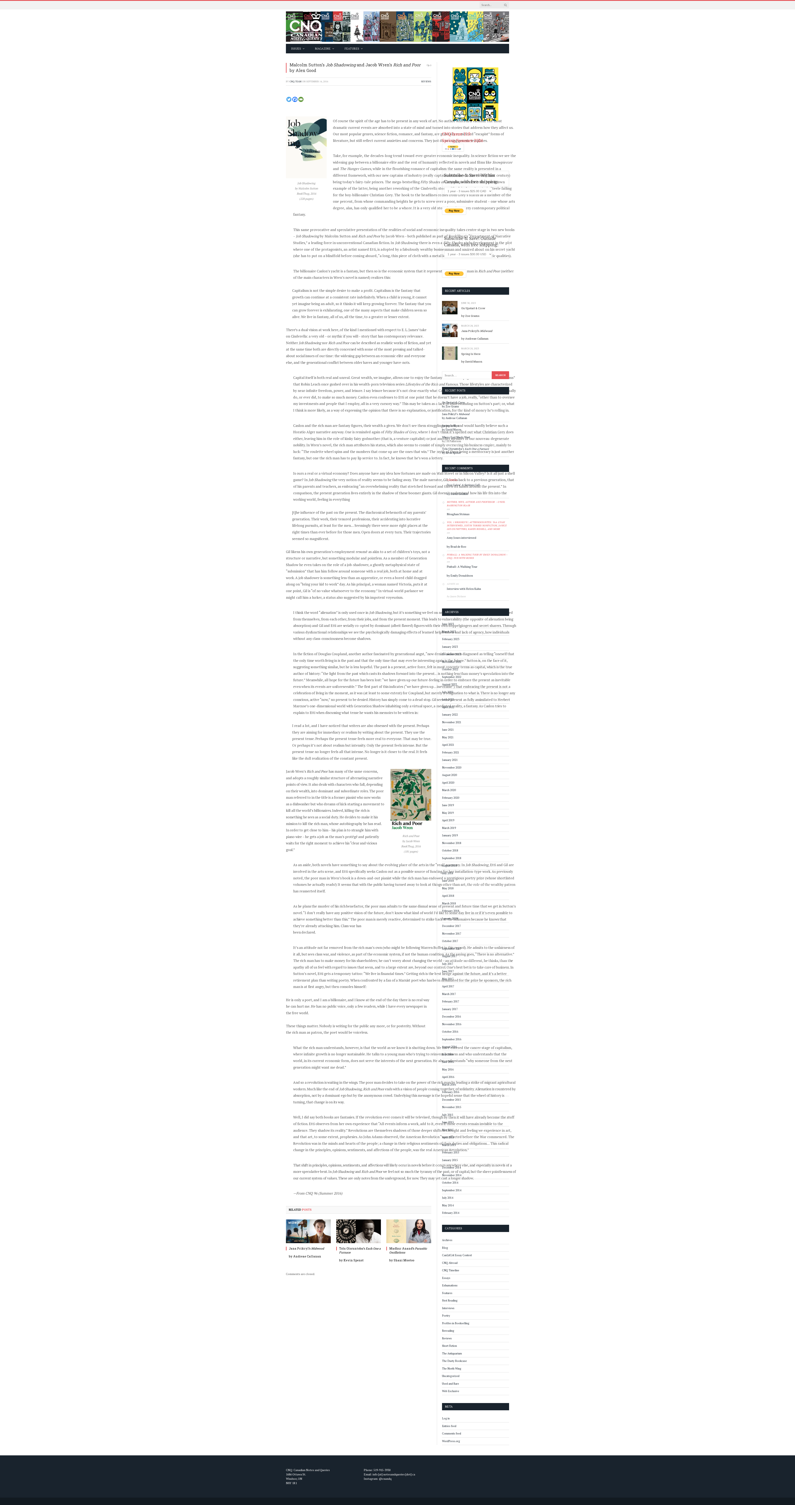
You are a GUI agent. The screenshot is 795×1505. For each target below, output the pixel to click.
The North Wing (451, 1368)
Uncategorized (450, 1376)
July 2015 (447, 1115)
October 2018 (450, 850)
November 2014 (451, 1175)
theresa (452, 480)
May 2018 (448, 888)
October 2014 (450, 1182)
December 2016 (451, 1016)
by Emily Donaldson (460, 575)
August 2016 (449, 1047)
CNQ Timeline (450, 1270)
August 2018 (449, 865)
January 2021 (450, 760)
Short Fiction (449, 1346)
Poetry (446, 1315)
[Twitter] (289, 99)
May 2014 (448, 1205)
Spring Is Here (471, 354)
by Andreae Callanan (305, 1256)
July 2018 (447, 873)
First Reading (450, 1300)
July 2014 (447, 1198)
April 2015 (448, 1137)
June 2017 (448, 971)
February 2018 (450, 911)
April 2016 (448, 1077)
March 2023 (449, 631)
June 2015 (448, 1122)
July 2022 (447, 692)
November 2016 (451, 1024)
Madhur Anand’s (408, 1250)
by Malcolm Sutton (323, 236)
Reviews (426, 81)
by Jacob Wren (381, 236)
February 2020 (450, 798)
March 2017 (449, 994)
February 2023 (450, 639)
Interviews (448, 1308)
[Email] (301, 99)
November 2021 (451, 722)
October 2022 (450, 669)
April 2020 (448, 782)
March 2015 (449, 1145)
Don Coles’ (463, 485)
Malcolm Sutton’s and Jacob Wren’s (355, 64)
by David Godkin (457, 494)
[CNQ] (397, 26)
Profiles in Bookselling (455, 1323)
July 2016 (447, 1054)
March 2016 (449, 1084)
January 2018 (450, 918)
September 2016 (451, 1039)
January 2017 (450, 1009)
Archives (447, 1240)
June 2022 (448, 699)
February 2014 (450, 1213)
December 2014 (451, 1167)
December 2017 (451, 926)
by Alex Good (303, 70)
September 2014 (451, 1190)
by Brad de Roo (456, 546)
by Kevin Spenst (351, 1260)
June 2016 (448, 1062)
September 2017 (451, 949)
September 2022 (451, 677)
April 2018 (448, 896)
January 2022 (450, 714)
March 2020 (449, 790)
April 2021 (448, 745)
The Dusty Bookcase (454, 1361)
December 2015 (451, 1100)
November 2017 (451, 933)
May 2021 (448, 737)
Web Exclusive (450, 1391)
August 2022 (449, 684)
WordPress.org (451, 1441)
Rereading (448, 1331)
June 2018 (448, 880)
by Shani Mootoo (401, 1260)
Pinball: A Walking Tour (462, 567)
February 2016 (450, 1092)
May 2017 (448, 979)
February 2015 (450, 1152)
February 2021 (450, 752)
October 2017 (450, 941)
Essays (446, 1278)
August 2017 (449, 956)
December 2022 (451, 654)
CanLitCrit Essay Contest (457, 1255)
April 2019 (448, 820)
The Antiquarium (452, 1353)
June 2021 (448, 730)
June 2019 (448, 805)
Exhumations (450, 1285)
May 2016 (448, 1069)
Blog (445, 1248)
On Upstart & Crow (473, 308)
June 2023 (448, 624)
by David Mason (471, 361)
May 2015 (448, 1130)
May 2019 (448, 813)
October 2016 (450, 1031)
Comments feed (451, 1433)
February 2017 (450, 1001)
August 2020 (449, 775)
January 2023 (450, 647)
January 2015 (450, 1160)
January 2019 (450, 835)
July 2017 (447, 964)
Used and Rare (450, 1383)
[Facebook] (295, 99)
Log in (446, 1418)
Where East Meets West (456, 437)
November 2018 (451, 843)
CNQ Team (295, 81)
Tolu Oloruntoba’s (360, 1250)
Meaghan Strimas (458, 514)
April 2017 (448, 986)
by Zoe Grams (470, 316)
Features (447, 1293)
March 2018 (449, 903)
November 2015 (451, 1107)
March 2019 (449, 828)
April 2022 (448, 707)
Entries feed (449, 1426)
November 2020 (451, 767)
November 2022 (451, 662)
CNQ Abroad (450, 1263)
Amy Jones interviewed (461, 538)
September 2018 (451, 858)
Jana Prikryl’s (306, 1248)
